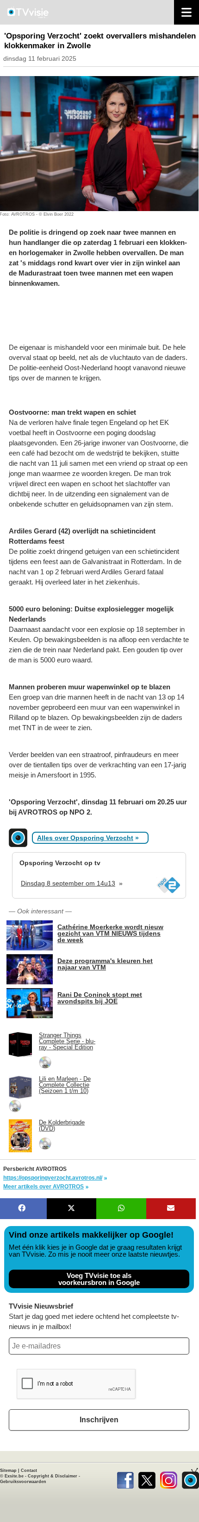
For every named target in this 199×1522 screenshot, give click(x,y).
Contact (29, 1470)
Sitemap (8, 1470)
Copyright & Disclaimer (52, 1476)
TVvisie (190, 1478)
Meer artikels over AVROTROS (43, 1186)
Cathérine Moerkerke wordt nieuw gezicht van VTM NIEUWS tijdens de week (110, 933)
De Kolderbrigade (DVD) (62, 1125)
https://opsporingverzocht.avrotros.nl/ (52, 1178)
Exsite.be (14, 1476)
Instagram (168, 1478)
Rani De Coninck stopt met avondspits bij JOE (99, 997)
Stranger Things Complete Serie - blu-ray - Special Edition (67, 1041)
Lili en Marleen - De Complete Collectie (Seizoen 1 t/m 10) (65, 1084)
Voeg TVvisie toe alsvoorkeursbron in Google (99, 1279)
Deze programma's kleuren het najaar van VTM (105, 963)
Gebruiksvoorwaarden (23, 1481)
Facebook (125, 1478)
